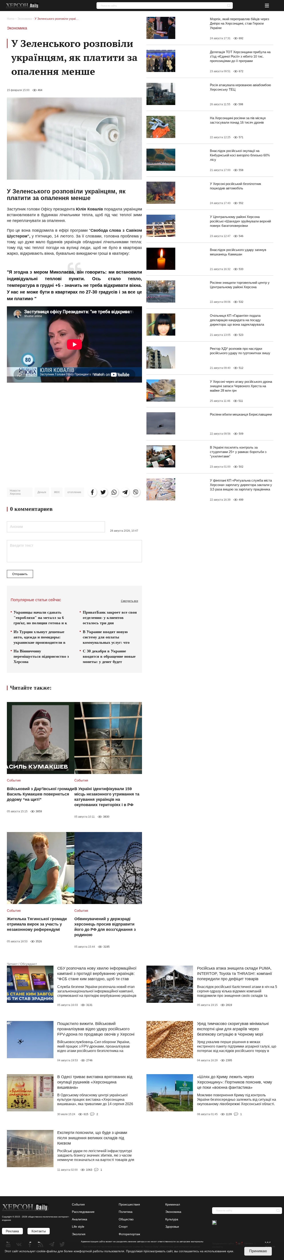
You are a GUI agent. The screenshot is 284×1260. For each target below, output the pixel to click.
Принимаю (258, 1251)
